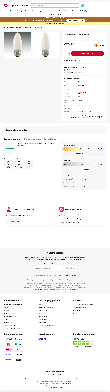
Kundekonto (8, 322)
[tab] (12, 139)
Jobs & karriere (44, 316)
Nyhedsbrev (43, 310)
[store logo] (16, 5)
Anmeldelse (50, 139)
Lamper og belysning (9, 27)
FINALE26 (75, 20)
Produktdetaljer (32, 139)
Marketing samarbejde (46, 308)
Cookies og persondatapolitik (83, 305)
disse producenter (71, 275)
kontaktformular (42, 289)
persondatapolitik (72, 289)
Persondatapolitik (23, 378)
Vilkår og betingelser (80, 308)
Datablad (101, 45)
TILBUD (82, 11)
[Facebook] (50, 374)
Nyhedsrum (51, 325)
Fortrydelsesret (78, 310)
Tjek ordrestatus (9, 313)
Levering (7, 319)
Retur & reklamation (11, 325)
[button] (55, 35)
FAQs (6, 308)
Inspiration (42, 325)
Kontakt (7, 310)
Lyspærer (18, 27)
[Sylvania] (10, 148)
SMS (40, 313)
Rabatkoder (43, 322)
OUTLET (51, 15)
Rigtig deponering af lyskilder (83, 378)
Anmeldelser (43, 319)
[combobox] (55, 5)
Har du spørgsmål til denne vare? (95, 117)
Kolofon (75, 313)
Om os (41, 305)
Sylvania (80, 82)
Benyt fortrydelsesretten (13, 305)
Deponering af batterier (68, 378)
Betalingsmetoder (10, 316)
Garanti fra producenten (12, 328)
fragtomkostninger (67, 383)
